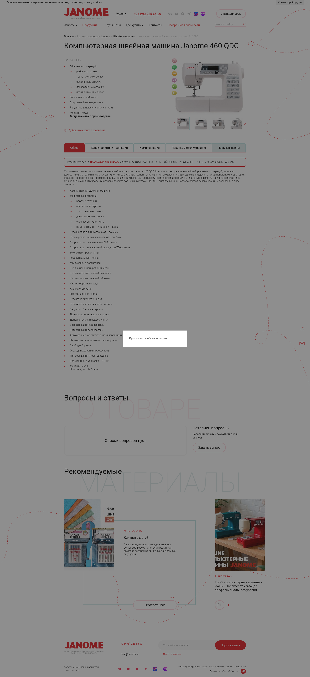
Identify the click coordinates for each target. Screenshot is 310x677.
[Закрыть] (185, 334)
